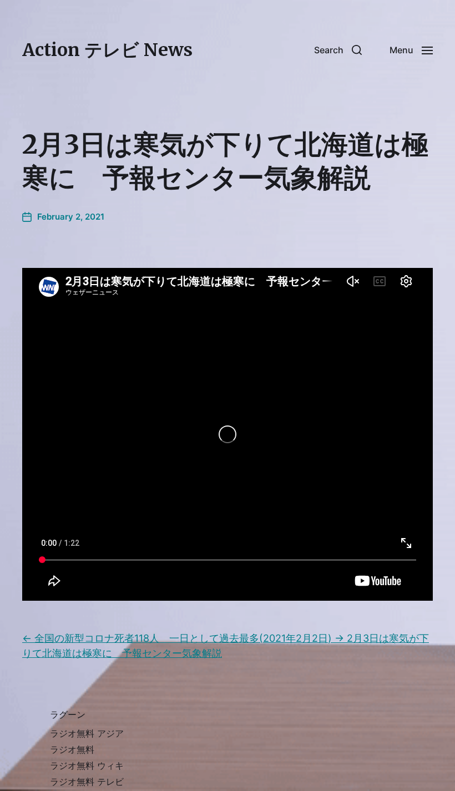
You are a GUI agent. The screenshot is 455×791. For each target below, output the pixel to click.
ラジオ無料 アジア (87, 733)
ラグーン (67, 714)
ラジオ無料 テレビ (87, 781)
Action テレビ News (107, 50)
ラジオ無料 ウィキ (87, 765)
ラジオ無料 (72, 749)
